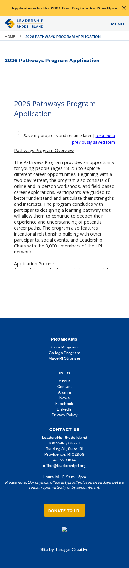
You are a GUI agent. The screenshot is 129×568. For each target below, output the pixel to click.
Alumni (64, 392)
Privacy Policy (65, 414)
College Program (64, 352)
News (64, 398)
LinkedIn (64, 409)
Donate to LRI (64, 510)
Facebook (64, 403)
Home (10, 36)
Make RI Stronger (64, 358)
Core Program (64, 347)
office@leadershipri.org (64, 465)
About (64, 381)
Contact (64, 386)
